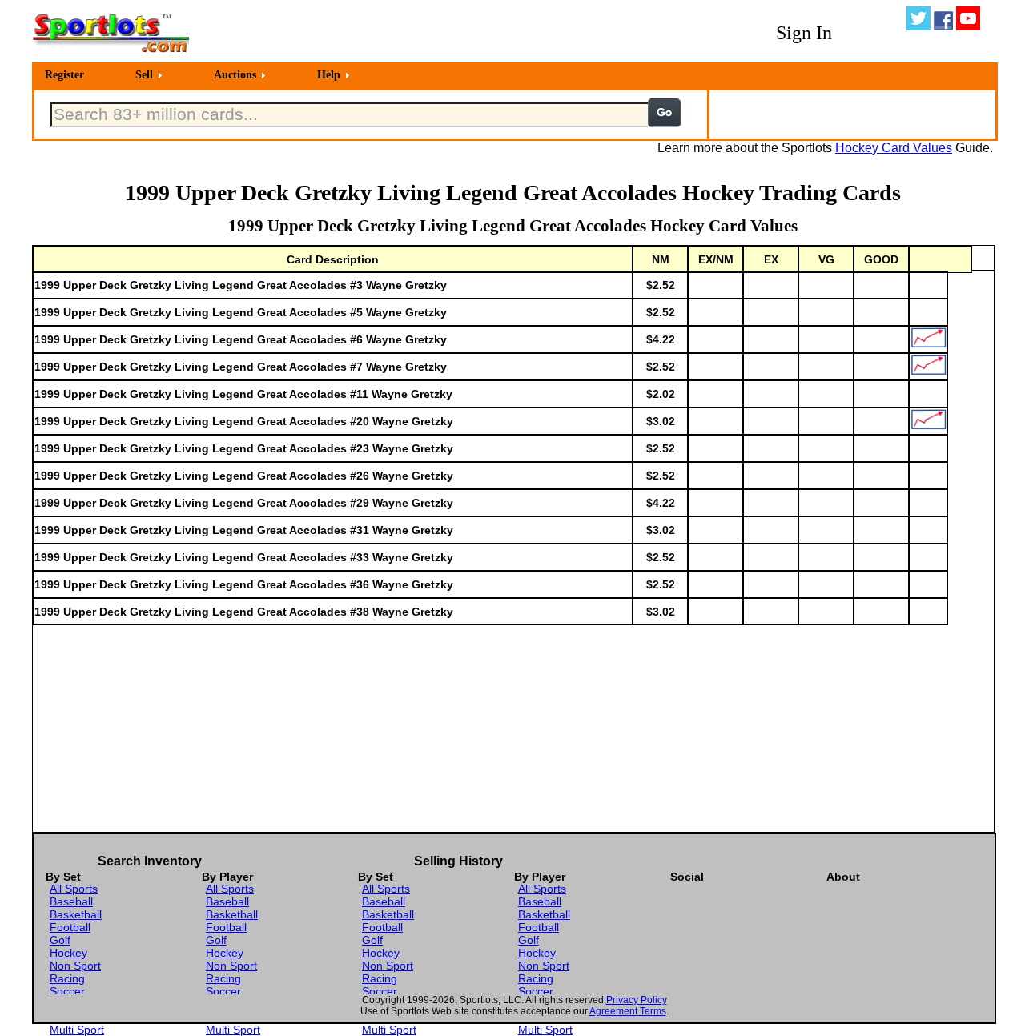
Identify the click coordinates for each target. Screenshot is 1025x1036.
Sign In (804, 32)
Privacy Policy (636, 1000)
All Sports (74, 888)
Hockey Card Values (893, 148)
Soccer (67, 991)
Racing (67, 978)
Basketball (76, 914)
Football (70, 927)
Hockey (68, 952)
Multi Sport (77, 1029)
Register (64, 75)
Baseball (71, 901)
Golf (60, 940)
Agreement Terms (627, 1011)
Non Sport (75, 965)
